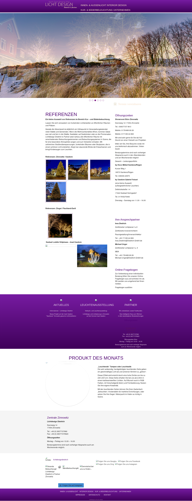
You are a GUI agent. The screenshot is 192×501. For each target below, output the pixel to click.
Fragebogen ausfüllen (123, 287)
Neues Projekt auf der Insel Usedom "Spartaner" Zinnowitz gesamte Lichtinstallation (61, 315)
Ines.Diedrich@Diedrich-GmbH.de (128, 240)
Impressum (80, 495)
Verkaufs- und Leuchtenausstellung (96, 311)
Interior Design (116, 5)
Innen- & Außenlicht (93, 5)
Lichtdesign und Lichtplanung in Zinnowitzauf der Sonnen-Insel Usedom (96, 315)
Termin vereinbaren (129, 104)
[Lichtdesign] (61, 5)
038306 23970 (124, 176)
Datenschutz (94, 495)
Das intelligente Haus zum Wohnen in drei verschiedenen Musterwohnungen (130, 315)
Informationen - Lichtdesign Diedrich (61, 311)
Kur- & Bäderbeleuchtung (97, 10)
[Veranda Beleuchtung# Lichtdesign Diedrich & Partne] (53, 473)
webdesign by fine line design (96, 499)
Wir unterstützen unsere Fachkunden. (131, 311)
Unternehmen (121, 10)
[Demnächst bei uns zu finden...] (88, 473)
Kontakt (107, 495)
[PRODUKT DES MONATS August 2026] (67, 384)
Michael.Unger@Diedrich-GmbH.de (129, 257)
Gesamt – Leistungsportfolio (126, 161)
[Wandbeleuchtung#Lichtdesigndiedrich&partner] (71, 473)
